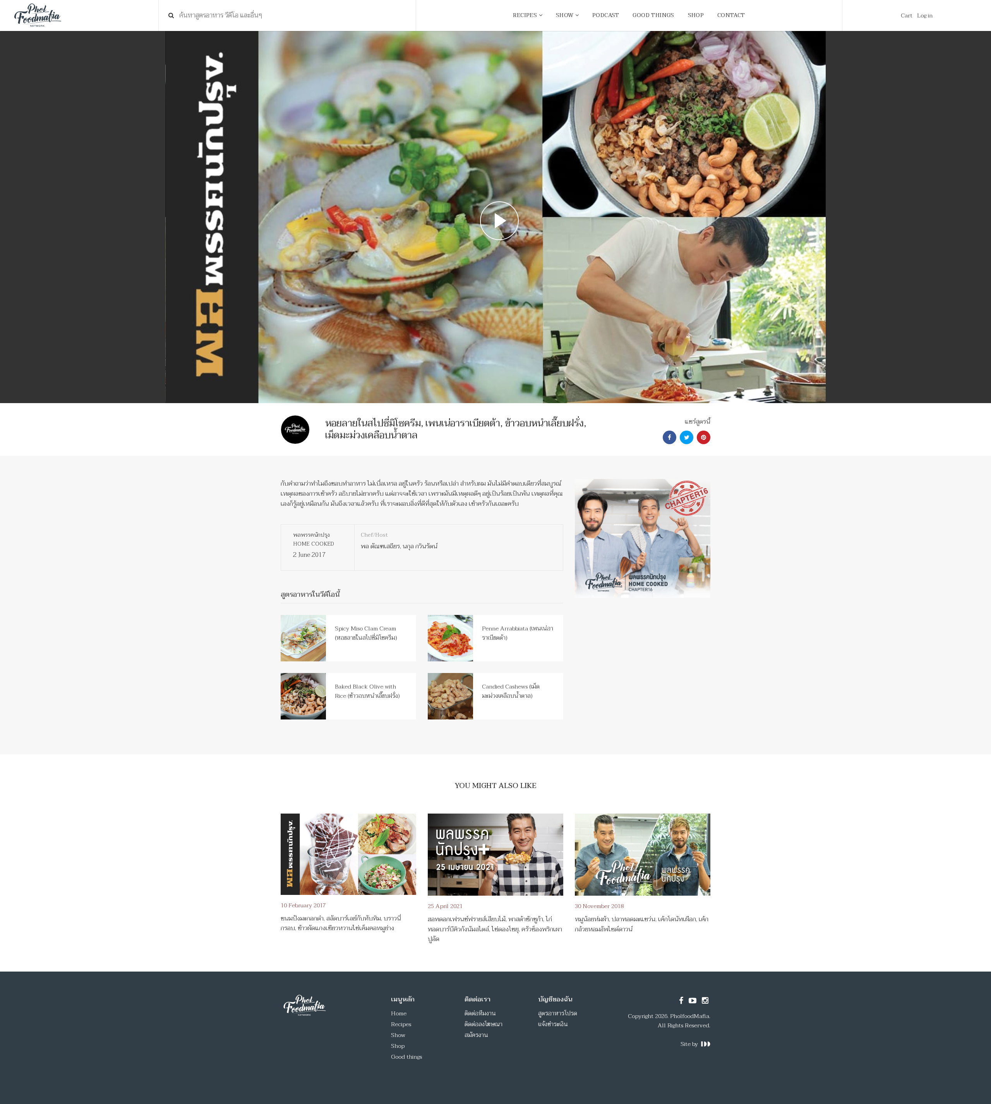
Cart (906, 15)
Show (398, 1035)
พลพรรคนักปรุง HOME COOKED (313, 539)
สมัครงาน (476, 1035)
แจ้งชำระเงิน (553, 1024)
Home (398, 1013)
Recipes (401, 1024)
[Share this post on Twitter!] (685, 438)
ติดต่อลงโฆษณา (483, 1024)
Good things (406, 1057)
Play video (495, 217)
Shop (398, 1046)
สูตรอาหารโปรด (557, 1013)
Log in (925, 15)
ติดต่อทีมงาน (480, 1013)
